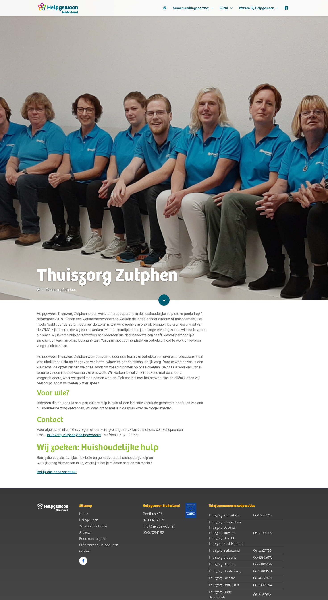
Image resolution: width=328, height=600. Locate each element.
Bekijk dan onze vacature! (57, 472)
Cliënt (224, 8)
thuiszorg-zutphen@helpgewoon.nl (74, 435)
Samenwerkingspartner (191, 8)
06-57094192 (153, 532)
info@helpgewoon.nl (159, 526)
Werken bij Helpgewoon (257, 8)
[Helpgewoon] (58, 8)
